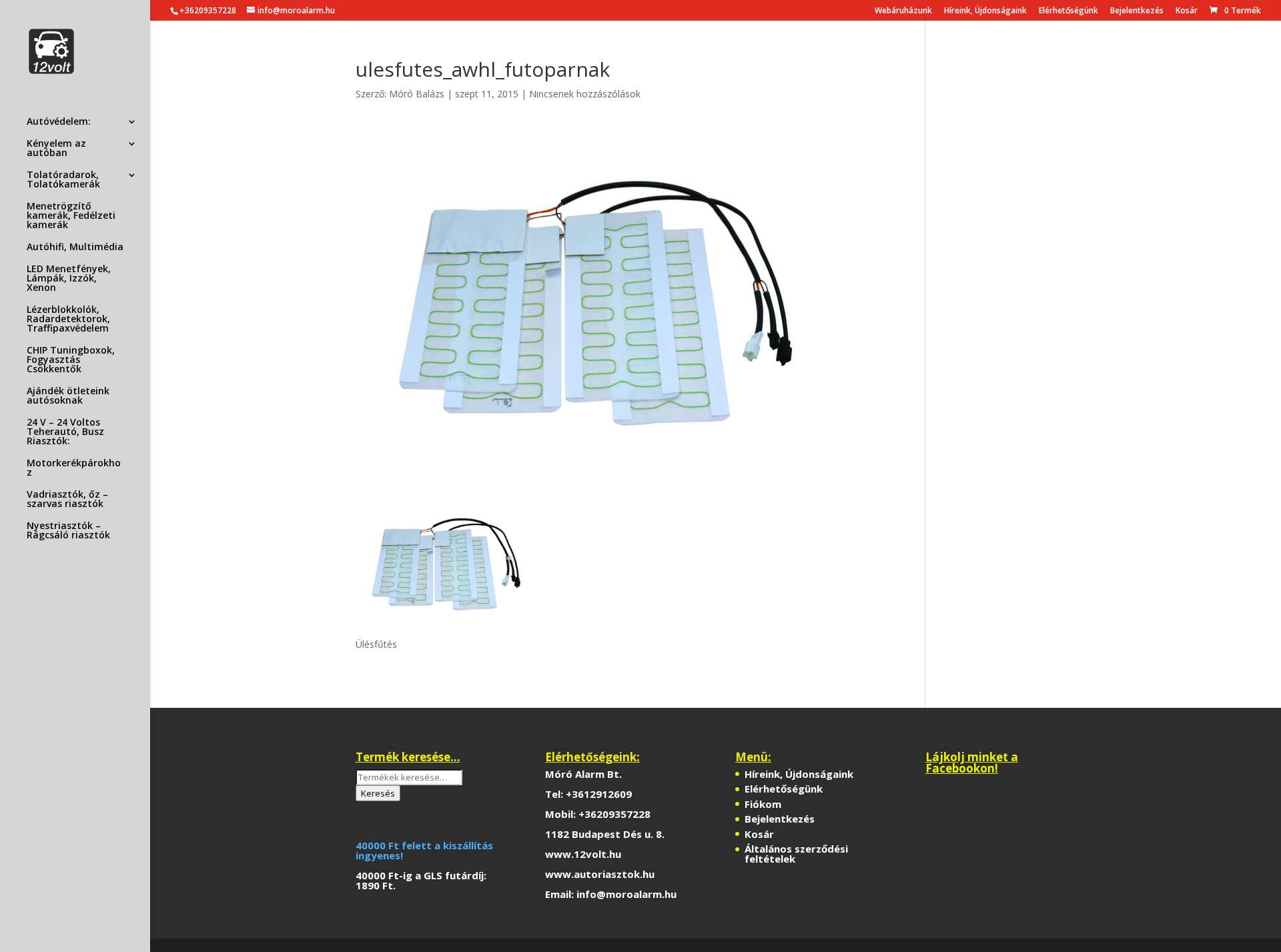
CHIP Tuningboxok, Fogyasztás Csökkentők (71, 360)
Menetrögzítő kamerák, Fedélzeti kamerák (71, 216)
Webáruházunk (903, 11)
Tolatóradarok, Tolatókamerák (63, 180)
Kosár (1187, 11)
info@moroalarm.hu (626, 894)
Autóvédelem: (59, 122)
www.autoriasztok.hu (600, 874)
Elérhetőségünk (1068, 11)
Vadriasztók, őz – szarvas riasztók (67, 500)
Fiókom (763, 804)
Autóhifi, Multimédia (75, 247)
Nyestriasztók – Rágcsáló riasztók (68, 531)
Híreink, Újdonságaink (985, 11)
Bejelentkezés (1137, 11)
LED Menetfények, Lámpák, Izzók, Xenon (69, 279)
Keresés (378, 793)
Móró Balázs (416, 93)
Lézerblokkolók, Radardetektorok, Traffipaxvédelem (68, 319)
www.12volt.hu (583, 854)
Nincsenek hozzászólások (584, 93)
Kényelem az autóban (56, 149)
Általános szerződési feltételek (796, 853)
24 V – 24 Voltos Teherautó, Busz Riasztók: (65, 432)
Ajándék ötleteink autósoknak (68, 396)
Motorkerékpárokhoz (74, 468)
